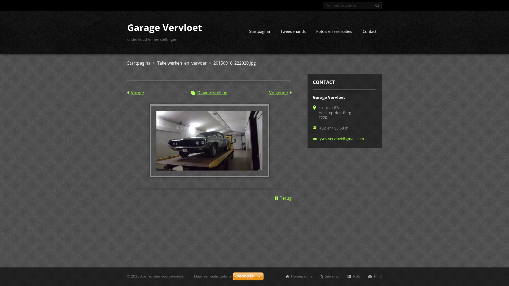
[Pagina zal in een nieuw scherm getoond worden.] (209, 175)
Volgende (278, 93)
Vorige (137, 93)
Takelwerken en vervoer (182, 63)
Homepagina (302, 276)
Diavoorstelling (212, 93)
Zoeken (377, 5)
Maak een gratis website (212, 276)
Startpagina (259, 31)
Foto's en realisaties (334, 31)
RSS (356, 276)
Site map (332, 276)
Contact (369, 31)
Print (378, 276)
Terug (286, 198)
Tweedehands (293, 31)
